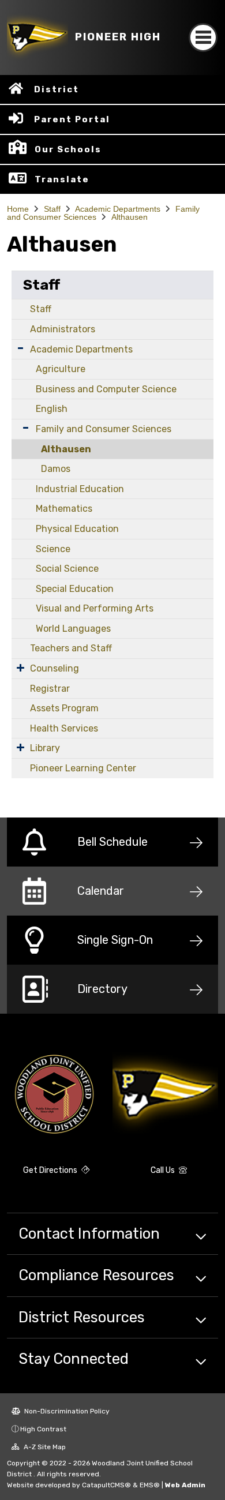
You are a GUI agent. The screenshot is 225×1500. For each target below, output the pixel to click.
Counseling (54, 668)
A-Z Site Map (44, 1447)
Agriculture (60, 368)
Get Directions (51, 1170)
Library (45, 747)
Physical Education (77, 528)
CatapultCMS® (106, 1485)
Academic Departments (117, 208)
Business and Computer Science (106, 389)
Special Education (75, 588)
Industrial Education (80, 488)
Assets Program (64, 708)
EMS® (150, 1485)
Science (53, 548)
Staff (52, 208)
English (52, 408)
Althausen (129, 217)
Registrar (50, 688)
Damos (55, 468)
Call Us (164, 1170)
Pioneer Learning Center (83, 768)
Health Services (64, 728)
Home (18, 208)
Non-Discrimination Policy (66, 1411)
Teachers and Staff (71, 648)
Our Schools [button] (68, 149)
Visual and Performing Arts (94, 608)
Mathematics (64, 508)
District (56, 89)
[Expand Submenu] (20, 348)
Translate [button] (62, 179)
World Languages (73, 628)
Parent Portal (72, 119)
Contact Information (89, 1233)
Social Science (67, 568)
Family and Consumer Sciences (103, 428)
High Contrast (43, 1429)
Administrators (62, 329)
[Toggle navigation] (203, 37)
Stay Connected (73, 1358)
